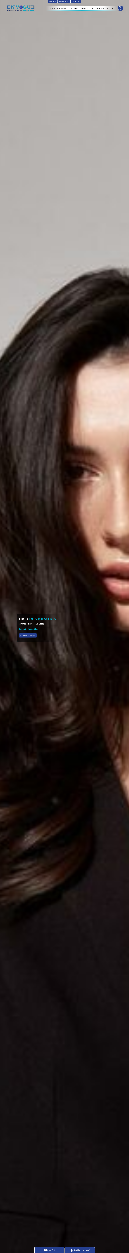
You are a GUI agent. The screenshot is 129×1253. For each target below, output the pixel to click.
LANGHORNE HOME (58, 8)
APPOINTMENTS (86, 8)
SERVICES (73, 8)
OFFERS (110, 8)
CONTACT (100, 8)
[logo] (20, 8)
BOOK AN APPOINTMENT (28, 635)
